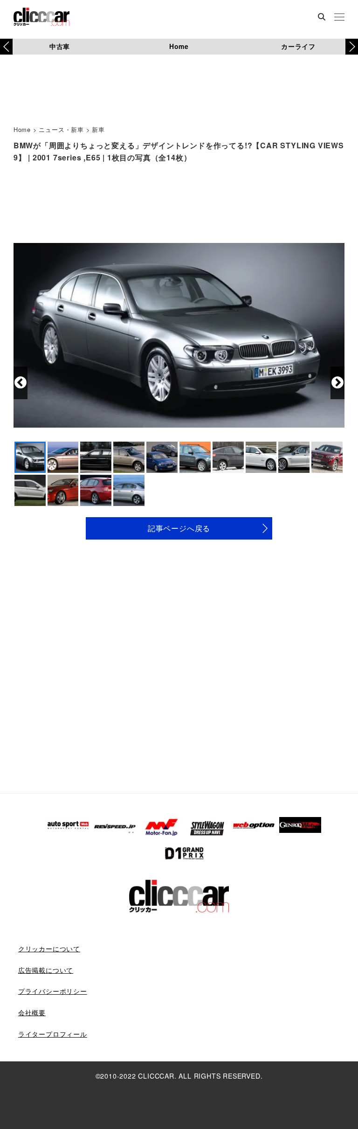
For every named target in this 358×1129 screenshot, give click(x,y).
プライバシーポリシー (52, 991)
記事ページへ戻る (179, 528)
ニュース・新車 (61, 129)
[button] (351, 46)
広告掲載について (45, 970)
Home (179, 46)
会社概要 (32, 1012)
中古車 (59, 46)
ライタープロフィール (52, 1034)
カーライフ (298, 46)
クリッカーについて (49, 948)
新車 (98, 129)
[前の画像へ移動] (21, 383)
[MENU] (339, 17)
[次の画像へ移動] (337, 383)
